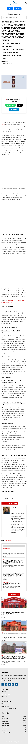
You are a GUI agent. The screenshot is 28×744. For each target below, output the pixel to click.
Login (10, 8)
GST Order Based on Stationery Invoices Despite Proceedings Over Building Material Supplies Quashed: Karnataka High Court (13, 562)
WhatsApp (11, 105)
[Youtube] (16, 684)
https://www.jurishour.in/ (16, 509)
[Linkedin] (11, 534)
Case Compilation (7, 582)
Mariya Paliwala (7, 66)
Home (2, 21)
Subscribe (17, 8)
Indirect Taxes (6, 548)
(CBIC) (3, 124)
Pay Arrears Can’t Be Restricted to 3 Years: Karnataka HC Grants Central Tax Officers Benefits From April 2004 (14, 551)
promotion (10, 540)
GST (3, 559)
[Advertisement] (14, 172)
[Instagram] (6, 684)
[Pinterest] (14, 69)
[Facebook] (7, 69)
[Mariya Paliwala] (6, 521)
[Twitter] (11, 69)
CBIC (6, 540)
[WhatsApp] (18, 69)
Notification (7, 21)
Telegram (15, 109)
